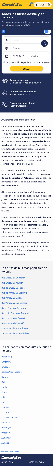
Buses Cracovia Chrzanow (13, 308)
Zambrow (5, 437)
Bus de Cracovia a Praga (13, 287)
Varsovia (5, 422)
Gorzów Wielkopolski (11, 372)
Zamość (5, 443)
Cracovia (5, 366)
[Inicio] (14, 4)
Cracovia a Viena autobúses (14, 328)
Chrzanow (6, 361)
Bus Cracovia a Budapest (13, 277)
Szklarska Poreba (9, 417)
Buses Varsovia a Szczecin (13, 318)
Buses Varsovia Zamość (12, 323)
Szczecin (5, 412)
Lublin (4, 387)
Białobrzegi (6, 356)
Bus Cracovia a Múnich (12, 282)
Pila (3, 397)
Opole (4, 392)
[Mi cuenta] (30, 4)
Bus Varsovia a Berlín (11, 297)
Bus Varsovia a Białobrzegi (14, 303)
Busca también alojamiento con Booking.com (27, 62)
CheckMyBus (5, 451)
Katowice (5, 377)
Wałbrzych (6, 427)
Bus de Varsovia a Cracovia (14, 292)
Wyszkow (5, 432)
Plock (4, 402)
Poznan (5, 407)
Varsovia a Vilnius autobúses (15, 333)
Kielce (4, 382)
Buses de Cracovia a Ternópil (15, 313)
